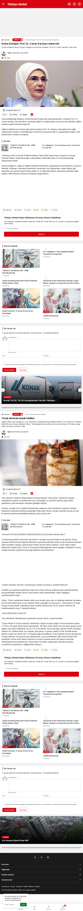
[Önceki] (3, 390)
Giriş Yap (22, 370)
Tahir (9, 53)
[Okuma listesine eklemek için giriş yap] (32, 114)
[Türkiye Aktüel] (17, 4)
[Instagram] (48, 857)
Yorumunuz (13, 337)
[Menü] (4, 4)
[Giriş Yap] (74, 4)
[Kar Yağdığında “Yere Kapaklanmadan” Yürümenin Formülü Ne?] (62, 147)
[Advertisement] (41, 21)
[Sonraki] (79, 390)
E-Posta (46, 355)
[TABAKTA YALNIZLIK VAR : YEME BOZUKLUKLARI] (21, 147)
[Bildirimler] (79, 4)
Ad (4, 355)
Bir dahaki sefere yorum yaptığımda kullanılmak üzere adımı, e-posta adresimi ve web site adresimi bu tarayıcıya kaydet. (41, 364)
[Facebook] (35, 857)
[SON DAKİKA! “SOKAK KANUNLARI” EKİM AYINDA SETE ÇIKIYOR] (41, 390)
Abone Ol (41, 234)
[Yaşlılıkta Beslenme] (62, 303)
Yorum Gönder (9, 370)
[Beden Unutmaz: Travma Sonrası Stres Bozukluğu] (21, 303)
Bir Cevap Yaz (10, 328)
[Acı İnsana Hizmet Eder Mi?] (41, 830)
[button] (69, 4)
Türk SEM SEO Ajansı (10, 890)
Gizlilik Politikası (9, 904)
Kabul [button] (23, 904)
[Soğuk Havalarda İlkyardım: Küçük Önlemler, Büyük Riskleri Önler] (21, 282)
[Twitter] (41, 857)
